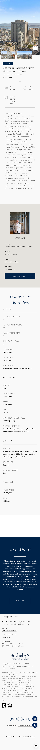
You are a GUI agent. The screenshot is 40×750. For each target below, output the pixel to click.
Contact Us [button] (20, 601)
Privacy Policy (29, 736)
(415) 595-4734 (11, 254)
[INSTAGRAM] (17, 719)
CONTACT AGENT (20, 276)
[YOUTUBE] (12, 719)
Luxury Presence (25, 725)
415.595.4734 (6, 637)
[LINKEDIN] (23, 719)
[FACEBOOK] (28, 719)
